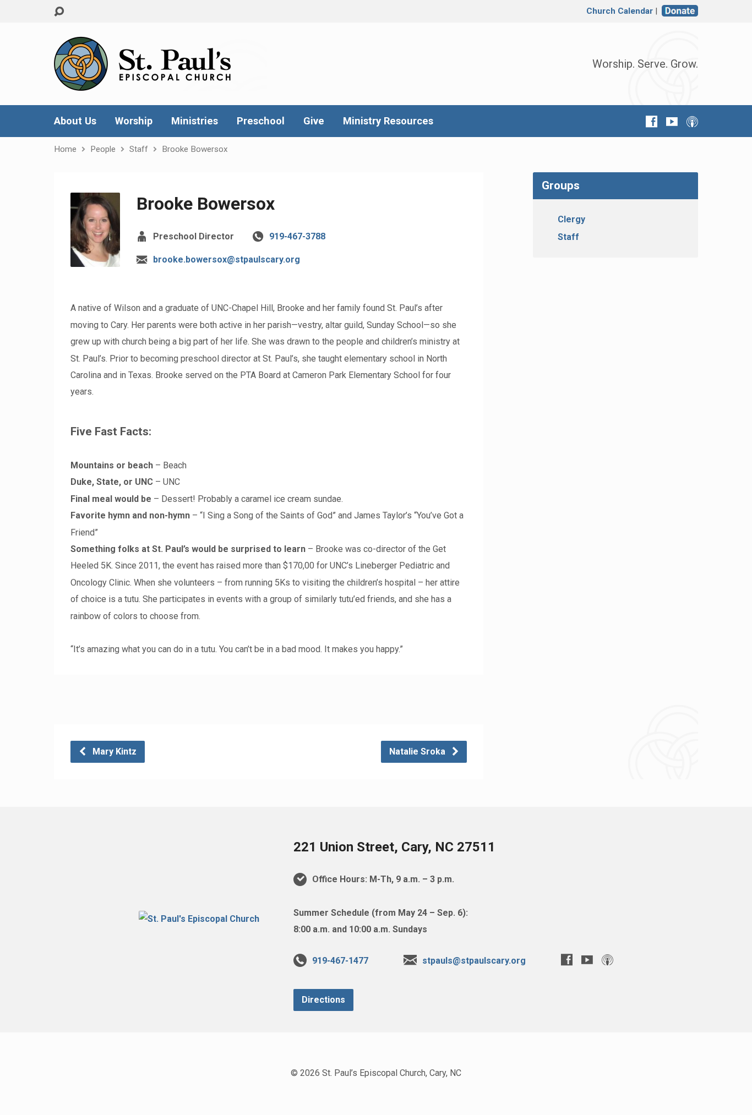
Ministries (194, 121)
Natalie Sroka (418, 751)
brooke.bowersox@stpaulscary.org (226, 259)
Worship (133, 121)
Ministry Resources (388, 121)
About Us (75, 121)
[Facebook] (651, 121)
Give (313, 121)
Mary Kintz (113, 751)
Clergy (571, 219)
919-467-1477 (340, 960)
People (103, 149)
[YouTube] (672, 121)
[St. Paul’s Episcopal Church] (199, 919)
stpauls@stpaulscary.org (474, 960)
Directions (323, 999)
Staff (138, 149)
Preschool (261, 121)
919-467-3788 (297, 236)
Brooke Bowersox (195, 149)
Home (65, 149)
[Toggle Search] (59, 12)
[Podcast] (692, 121)
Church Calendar (619, 11)
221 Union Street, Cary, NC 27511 (394, 847)
